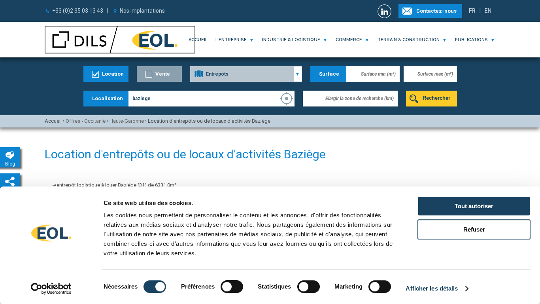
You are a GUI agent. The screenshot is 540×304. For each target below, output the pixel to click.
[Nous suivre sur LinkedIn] (385, 11)
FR (472, 11)
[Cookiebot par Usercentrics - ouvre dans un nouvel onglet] (51, 288)
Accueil (198, 39)
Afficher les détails (432, 288)
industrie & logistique (291, 39)
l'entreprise (231, 39)
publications (471, 39)
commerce (349, 39)
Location (113, 74)
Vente (162, 74)
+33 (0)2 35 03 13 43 (77, 11)
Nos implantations (142, 11)
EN (488, 11)
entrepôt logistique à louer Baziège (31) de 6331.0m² (116, 185)
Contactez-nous (436, 11)
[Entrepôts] (246, 74)
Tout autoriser (474, 206)
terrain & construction (409, 39)
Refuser (474, 229)
